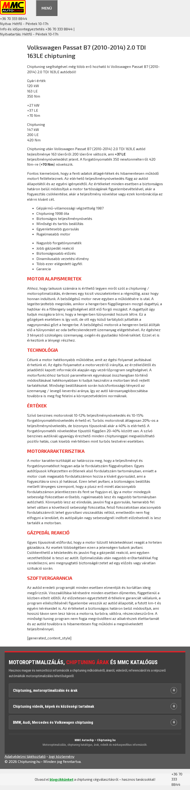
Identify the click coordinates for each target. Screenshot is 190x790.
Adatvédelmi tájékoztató (25, 756)
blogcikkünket (61, 779)
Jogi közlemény (61, 756)
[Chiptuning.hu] (13, 13)
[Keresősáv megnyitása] (31, 7)
